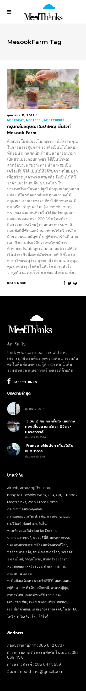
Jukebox (70, 495)
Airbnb (12, 487)
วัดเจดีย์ (67, 552)
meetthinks (54, 120)
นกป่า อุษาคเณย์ (19, 537)
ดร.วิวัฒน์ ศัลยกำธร (22, 523)
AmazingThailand (35, 487)
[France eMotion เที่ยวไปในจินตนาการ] (13, 449)
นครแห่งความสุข (20, 545)
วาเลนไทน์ (15, 559)
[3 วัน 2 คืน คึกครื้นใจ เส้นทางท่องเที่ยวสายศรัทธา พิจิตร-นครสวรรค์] (13, 425)
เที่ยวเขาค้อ (37, 602)
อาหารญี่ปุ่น (60, 587)
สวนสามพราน (54, 566)
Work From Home (43, 502)
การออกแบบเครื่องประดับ (26, 516)
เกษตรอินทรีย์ (35, 595)
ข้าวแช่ (52, 516)
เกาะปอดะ (54, 595)
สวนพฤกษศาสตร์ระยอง (24, 566)
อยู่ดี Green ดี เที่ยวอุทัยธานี (28, 587)
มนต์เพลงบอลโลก (46, 552)
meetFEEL (34, 120)
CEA (51, 495)
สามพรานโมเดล (19, 573)
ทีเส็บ (42, 523)
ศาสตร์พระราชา (55, 559)
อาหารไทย (15, 595)
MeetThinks (16, 502)
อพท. (66, 580)
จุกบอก (64, 516)
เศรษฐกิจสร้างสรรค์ (46, 609)
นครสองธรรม (60, 537)
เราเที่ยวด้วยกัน (18, 609)
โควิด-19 (69, 609)
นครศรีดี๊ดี (40, 537)
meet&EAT (15, 120)
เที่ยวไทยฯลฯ (57, 602)
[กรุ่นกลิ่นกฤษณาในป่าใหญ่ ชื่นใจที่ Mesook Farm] (43, 89)
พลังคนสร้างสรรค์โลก (50, 545)
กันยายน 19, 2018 (35, 456)
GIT (58, 495)
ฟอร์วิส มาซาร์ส (19, 552)
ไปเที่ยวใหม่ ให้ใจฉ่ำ (35, 616)
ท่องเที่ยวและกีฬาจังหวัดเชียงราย (31, 530)
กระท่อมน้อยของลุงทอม (24, 509)
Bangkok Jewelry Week (26, 495)
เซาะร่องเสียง (17, 602)
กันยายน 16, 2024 (35, 437)
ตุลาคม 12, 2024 (34, 409)
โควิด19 (13, 616)
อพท (58, 580)
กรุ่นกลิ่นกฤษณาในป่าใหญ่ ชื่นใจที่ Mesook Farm (39, 129)
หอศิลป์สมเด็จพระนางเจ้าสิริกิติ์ (30, 580)
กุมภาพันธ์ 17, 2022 (20, 115)
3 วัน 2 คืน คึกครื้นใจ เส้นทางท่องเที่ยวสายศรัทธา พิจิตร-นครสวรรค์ (50, 427)
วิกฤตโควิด (33, 559)
